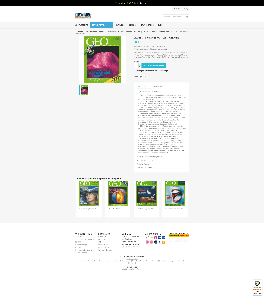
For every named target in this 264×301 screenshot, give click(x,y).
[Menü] (260, 280)
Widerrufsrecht (103, 247)
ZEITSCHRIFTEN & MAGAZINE (85, 239)
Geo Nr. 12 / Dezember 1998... (175, 209)
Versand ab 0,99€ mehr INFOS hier (155, 46)
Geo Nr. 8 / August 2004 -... (146, 209)
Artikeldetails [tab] (158, 86)
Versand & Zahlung (105, 250)
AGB (99, 242)
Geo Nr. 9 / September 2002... (89, 209)
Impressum (102, 237)
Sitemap (78, 247)
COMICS (78, 242)
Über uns (101, 239)
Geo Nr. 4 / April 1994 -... (117, 209)
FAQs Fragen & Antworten (84, 250)
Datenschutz (103, 245)
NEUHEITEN (79, 237)
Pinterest (146, 77)
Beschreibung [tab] (143, 86)
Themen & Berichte (81, 253)
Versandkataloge (81, 245)
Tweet (141, 77)
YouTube (176, 240)
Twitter (171, 240)
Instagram (185, 240)
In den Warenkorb (154, 65)
